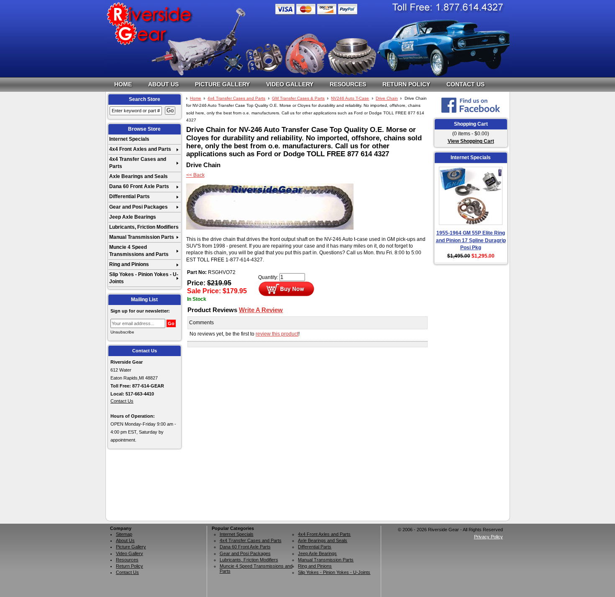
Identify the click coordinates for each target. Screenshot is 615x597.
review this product (277, 333)
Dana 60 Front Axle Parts (139, 186)
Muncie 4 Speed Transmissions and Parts (139, 251)
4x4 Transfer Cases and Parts (137, 163)
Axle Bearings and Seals (138, 176)
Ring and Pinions (129, 264)
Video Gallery (289, 84)
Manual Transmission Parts (141, 237)
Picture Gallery (222, 84)
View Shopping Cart (471, 141)
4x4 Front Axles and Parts (140, 149)
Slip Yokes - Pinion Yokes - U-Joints (143, 278)
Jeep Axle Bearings (132, 217)
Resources (348, 84)
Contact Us (465, 84)
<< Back (195, 175)
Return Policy (406, 84)
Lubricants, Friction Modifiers (144, 227)
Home (123, 84)
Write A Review (261, 309)
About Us (163, 84)
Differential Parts (129, 196)
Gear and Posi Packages (138, 206)
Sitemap (124, 534)
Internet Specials (129, 139)
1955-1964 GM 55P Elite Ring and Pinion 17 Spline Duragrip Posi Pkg (471, 240)
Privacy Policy (488, 536)
